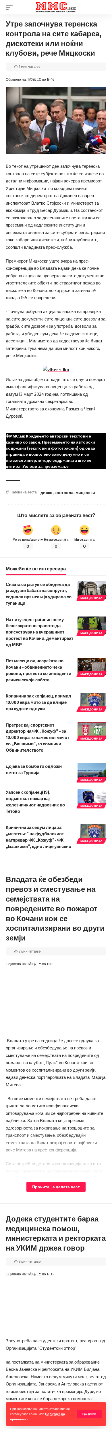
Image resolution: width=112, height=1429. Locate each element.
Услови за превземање (45, 466)
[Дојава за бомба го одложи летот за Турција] (92, 772)
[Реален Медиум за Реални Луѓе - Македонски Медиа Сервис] (56, 7)
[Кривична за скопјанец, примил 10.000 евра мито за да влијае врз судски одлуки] (92, 701)
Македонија (91, 597)
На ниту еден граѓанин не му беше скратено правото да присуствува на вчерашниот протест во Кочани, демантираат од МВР (39, 632)
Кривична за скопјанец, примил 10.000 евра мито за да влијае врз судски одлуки (38, 702)
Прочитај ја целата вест (56, 1186)
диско (46, 492)
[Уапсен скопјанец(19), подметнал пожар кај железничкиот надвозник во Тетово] (92, 797)
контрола (64, 492)
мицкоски (85, 492)
